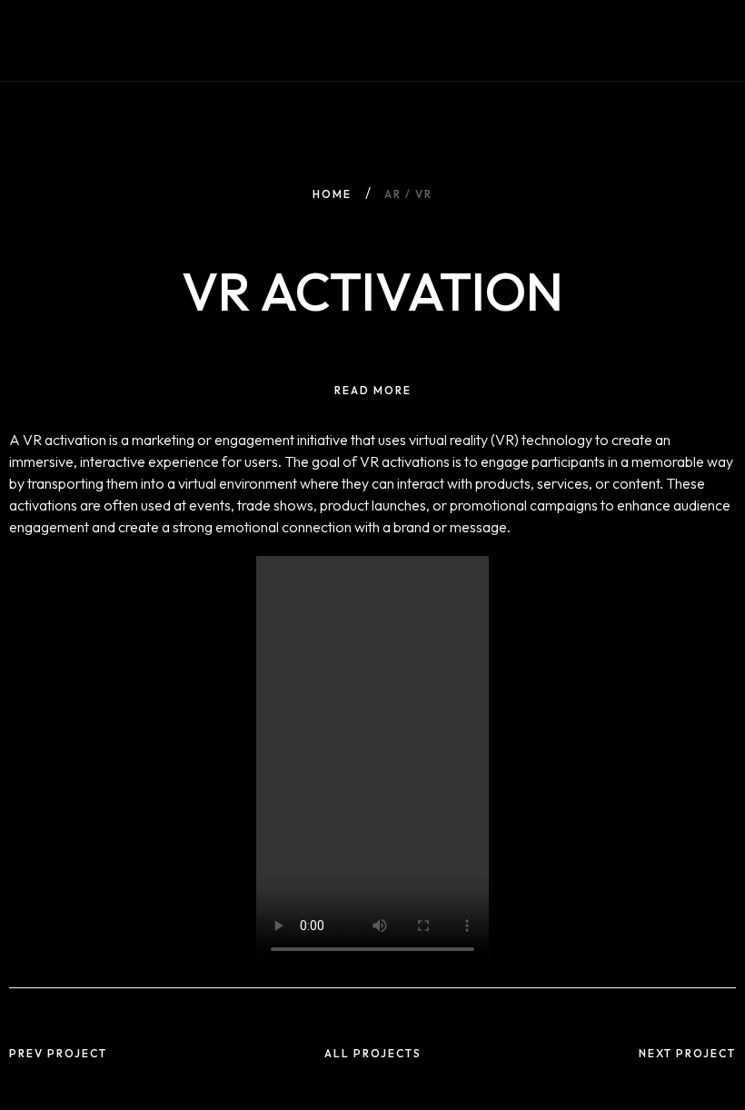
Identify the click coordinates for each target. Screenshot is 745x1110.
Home (332, 194)
